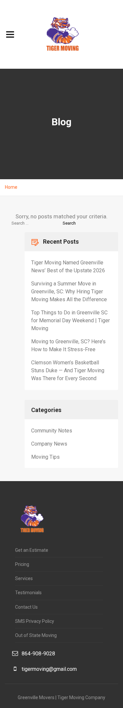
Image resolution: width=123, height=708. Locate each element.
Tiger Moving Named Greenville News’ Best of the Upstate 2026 (68, 266)
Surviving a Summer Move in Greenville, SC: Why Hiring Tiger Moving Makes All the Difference (69, 292)
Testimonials (28, 592)
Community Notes (51, 430)
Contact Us (26, 607)
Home (11, 187)
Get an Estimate (31, 550)
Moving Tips (45, 457)
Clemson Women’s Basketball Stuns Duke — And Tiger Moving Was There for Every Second (67, 370)
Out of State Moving (36, 635)
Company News (49, 444)
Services (24, 578)
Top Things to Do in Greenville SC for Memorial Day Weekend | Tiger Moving (70, 320)
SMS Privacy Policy (34, 621)
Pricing (22, 564)
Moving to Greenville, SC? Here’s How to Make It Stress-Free (68, 345)
